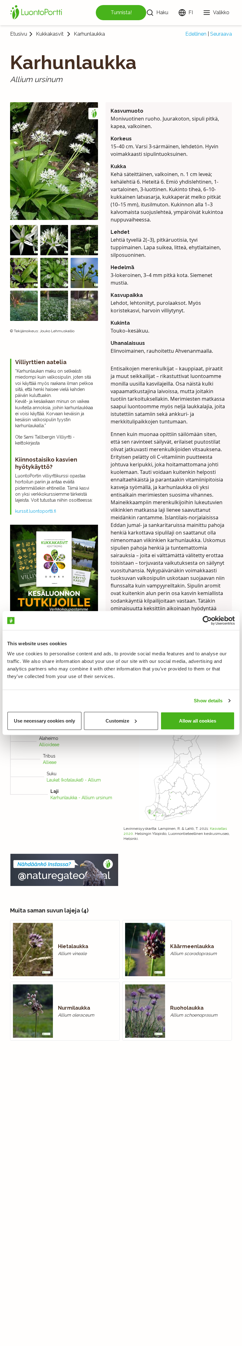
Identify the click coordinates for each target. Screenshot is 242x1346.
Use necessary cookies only (44, 720)
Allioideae (49, 744)
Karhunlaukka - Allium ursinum (81, 797)
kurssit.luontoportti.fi (35, 511)
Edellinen (195, 34)
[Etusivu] (37, 12)
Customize (117, 720)
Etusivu (18, 34)
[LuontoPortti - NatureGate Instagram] (64, 870)
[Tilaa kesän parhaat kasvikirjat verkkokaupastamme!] (54, 570)
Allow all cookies (197, 720)
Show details (208, 700)
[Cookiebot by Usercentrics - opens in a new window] (207, 620)
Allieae (49, 762)
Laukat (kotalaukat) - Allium (74, 779)
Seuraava (221, 34)
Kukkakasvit (50, 34)
